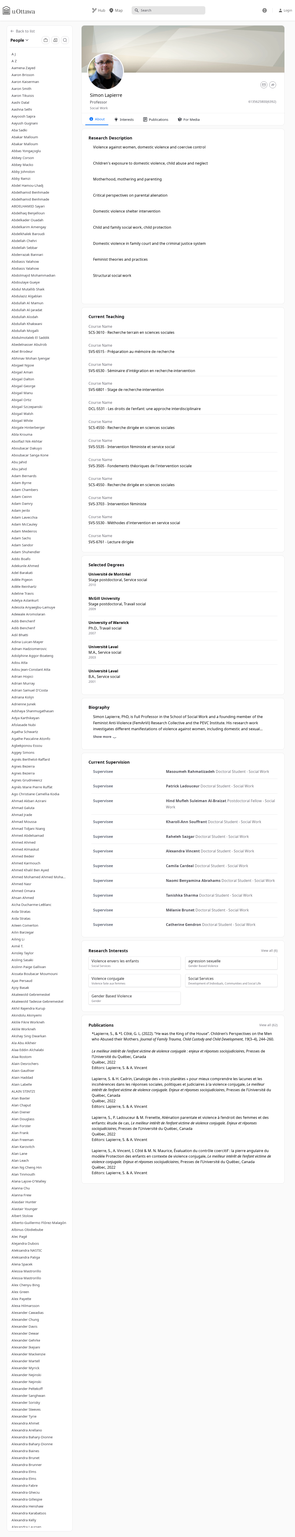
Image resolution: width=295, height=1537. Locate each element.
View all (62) (268, 1025)
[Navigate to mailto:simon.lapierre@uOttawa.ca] (263, 84)
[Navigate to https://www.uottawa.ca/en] (19, 10)
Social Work (99, 108)
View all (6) (269, 950)
